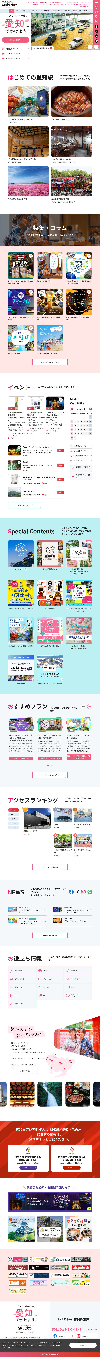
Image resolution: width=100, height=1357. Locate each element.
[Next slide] (96, 46)
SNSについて (94, 1329)
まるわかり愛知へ (15, 40)
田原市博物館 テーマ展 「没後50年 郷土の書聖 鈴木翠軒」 (39, 478)
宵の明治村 (26, 462)
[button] (48, 765)
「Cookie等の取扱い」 (54, 1345)
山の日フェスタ (28, 491)
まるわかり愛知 (25, 1071)
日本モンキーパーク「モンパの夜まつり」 (37, 447)
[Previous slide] (90, 46)
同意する (83, 1345)
